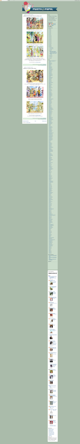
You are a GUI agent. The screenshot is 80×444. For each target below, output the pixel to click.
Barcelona (50, 84)
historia (50, 153)
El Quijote (50, 123)
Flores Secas (54, 410)
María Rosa (54, 23)
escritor (50, 128)
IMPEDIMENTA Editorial (54, 319)
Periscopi (50, 203)
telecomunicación (51, 237)
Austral (50, 79)
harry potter (50, 151)
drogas (50, 116)
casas (49, 91)
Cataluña (50, 92)
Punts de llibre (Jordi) (51, 432)
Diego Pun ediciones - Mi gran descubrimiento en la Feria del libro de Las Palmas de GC (53, 343)
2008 (49, 46)
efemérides (50, 118)
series (49, 230)
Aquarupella (50, 75)
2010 (49, 44)
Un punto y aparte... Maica (53, 409)
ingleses (50, 158)
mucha (50, 184)
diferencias (50, 111)
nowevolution (50, 192)
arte (49, 76)
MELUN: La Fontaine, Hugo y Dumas (30, 68)
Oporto (50, 195)
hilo (49, 152)
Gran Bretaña (50, 150)
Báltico (50, 83)
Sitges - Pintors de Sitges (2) (54, 348)
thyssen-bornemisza (51, 239)
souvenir (50, 232)
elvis (49, 125)
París (49, 202)
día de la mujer (50, 109)
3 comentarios (44, 64)
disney (49, 115)
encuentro (50, 126)
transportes (50, 241)
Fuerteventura (50, 147)
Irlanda (50, 160)
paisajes (50, 198)
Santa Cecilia (50, 227)
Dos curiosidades (54, 359)
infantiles (50, 157)
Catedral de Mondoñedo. (54, 309)
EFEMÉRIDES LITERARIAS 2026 (54, 282)
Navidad (50, 189)
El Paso (50, 120)
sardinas (50, 228)
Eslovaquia (50, 130)
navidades (50, 190)
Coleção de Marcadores (53, 420)
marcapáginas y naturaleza (53, 364)
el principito (50, 122)
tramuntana (50, 240)
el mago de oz (50, 119)
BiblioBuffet (50, 435)
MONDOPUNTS (52, 302)
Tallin (49, 236)
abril (50, 50)
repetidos (50, 220)
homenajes (50, 154)
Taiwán (50, 235)
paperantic (50, 201)
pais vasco (50, 196)
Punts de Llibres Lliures (53, 347)
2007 (49, 58)
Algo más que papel (52, 313)
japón (49, 163)
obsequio (50, 193)
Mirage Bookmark (51, 430)
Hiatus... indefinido (52, 407)
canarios (50, 90)
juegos (49, 165)
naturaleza (50, 188)
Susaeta (50, 234)
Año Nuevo (50, 74)
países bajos (50, 199)
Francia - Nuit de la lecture (55, 298)
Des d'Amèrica (54, 415)
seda (49, 229)
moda (49, 183)
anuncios (50, 73)
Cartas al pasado (54, 325)
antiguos (50, 72)
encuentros (50, 127)
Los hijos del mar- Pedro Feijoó (54, 376)
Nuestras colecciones (52, 369)
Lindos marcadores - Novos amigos (54, 422)
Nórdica (50, 191)
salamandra (50, 222)
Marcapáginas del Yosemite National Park (54, 391)
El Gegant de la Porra (51, 433)
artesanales (50, 77)
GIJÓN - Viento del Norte (54, 330)
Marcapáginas (54, 370)
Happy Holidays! (55, 396)
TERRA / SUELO (55, 303)
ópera (49, 194)
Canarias (50, 89)
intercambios (50, 159)
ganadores (50, 149)
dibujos (50, 110)
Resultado (50, 221)
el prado (50, 121)
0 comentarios (44, 118)
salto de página (51, 224)
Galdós (50, 148)
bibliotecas (50, 87)
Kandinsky (50, 166)
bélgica (50, 86)
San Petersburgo (51, 225)
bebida (49, 85)
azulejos (50, 81)
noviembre (51, 47)
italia (49, 161)
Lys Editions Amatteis (38, 62)
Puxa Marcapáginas (52, 329)
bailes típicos (50, 82)
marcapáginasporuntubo (53, 297)
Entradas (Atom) (28, 122)
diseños (50, 114)
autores (50, 80)
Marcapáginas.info (51, 431)
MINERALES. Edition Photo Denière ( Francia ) (54, 366)
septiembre (51, 48)
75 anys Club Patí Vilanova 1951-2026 (54, 293)
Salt (49, 223)
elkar (49, 124)
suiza (49, 233)
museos (50, 186)
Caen (49, 88)
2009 (49, 45)
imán (49, 156)
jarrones (50, 164)
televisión (50, 238)
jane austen (50, 162)
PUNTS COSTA (52, 380)
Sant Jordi (50, 226)
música (50, 187)
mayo (50, 49)
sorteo (49, 231)
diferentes (50, 112)
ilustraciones (50, 155)
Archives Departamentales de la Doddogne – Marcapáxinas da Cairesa (53, 277)
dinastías (50, 113)
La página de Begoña (51, 434)
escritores (50, 129)
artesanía (50, 78)
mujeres (50, 185)
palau (49, 200)
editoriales (50, 117)
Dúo (50, 278)
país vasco (50, 197)
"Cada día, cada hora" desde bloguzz (55, 402)
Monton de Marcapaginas (53, 286)
